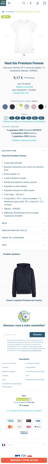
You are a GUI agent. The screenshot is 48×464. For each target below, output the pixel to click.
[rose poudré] (34, 107)
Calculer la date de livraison (24, 140)
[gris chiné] (27, 107)
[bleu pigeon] (5, 107)
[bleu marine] (12, 107)
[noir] (41, 107)
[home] (3, 12)
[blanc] (19, 107)
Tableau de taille (10, 121)
